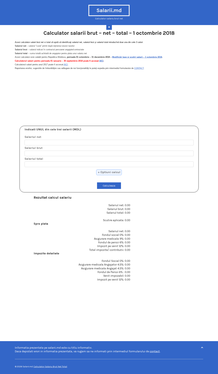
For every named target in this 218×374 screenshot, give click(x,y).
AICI (101, 61)
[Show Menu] (109, 27)
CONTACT (139, 68)
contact (155, 351)
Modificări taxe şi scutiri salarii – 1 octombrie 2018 (137, 57)
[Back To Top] (202, 347)
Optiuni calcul (110, 172)
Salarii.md (109, 10)
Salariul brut (33, 148)
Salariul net (33, 137)
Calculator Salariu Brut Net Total (50, 366)
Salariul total (34, 159)
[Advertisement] (109, 96)
